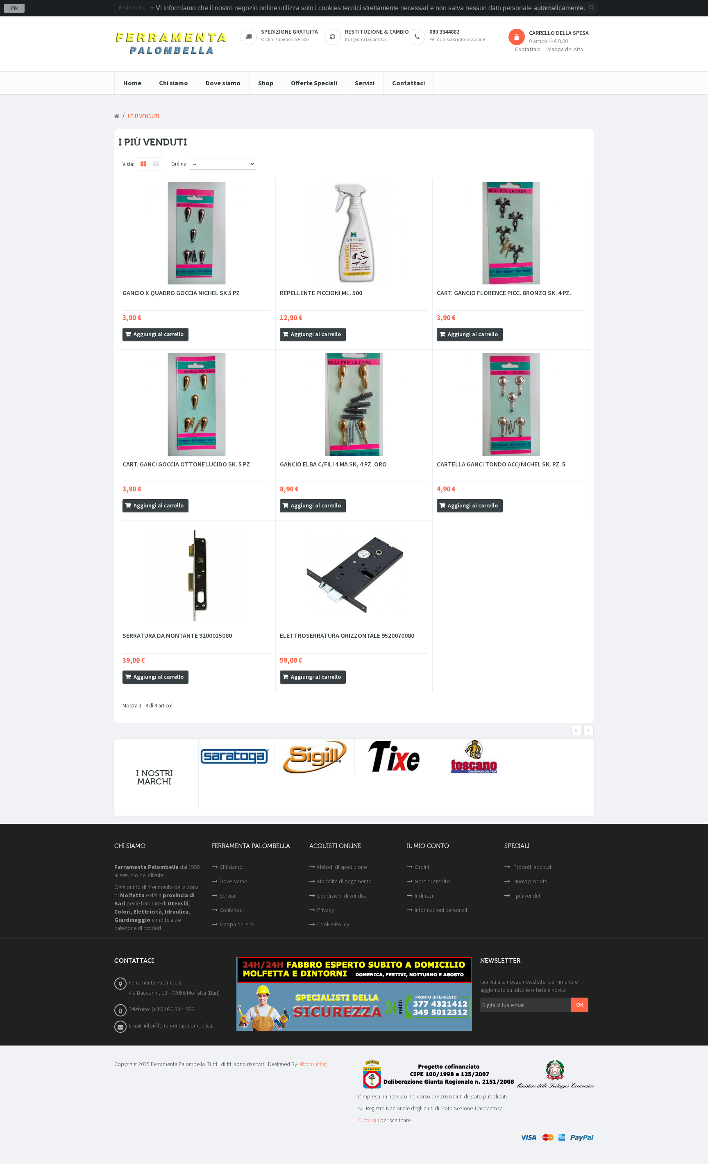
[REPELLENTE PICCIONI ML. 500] (354, 233)
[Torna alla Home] (116, 116)
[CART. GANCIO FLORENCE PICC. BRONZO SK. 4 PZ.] (511, 233)
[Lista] (156, 164)
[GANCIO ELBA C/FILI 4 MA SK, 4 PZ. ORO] (354, 404)
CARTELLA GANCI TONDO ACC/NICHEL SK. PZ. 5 (501, 464)
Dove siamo (233, 881)
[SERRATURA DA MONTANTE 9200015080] (197, 576)
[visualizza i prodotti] (234, 756)
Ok (14, 8)
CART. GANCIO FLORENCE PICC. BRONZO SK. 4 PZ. (504, 293)
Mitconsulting (312, 1064)
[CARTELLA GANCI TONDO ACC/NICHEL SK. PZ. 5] (511, 404)
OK (579, 1004)
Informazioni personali (441, 910)
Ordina (178, 163)
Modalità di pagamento (344, 881)
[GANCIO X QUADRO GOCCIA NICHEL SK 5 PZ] (197, 233)
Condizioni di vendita (342, 895)
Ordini (422, 867)
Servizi (227, 895)
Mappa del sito (565, 49)
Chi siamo (231, 867)
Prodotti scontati (532, 867)
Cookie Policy (333, 924)
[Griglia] (143, 164)
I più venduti (527, 895)
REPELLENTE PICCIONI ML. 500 (321, 293)
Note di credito (432, 881)
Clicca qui (368, 1120)
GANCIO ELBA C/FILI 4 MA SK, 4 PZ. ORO (333, 464)
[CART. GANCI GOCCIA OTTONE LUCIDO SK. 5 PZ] (197, 404)
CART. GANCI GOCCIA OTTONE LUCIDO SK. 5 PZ (186, 464)
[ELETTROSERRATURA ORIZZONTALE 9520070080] (354, 576)
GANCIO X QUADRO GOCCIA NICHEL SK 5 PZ (181, 293)
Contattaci (527, 49)
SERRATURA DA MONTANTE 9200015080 (177, 635)
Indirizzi (424, 895)
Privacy (325, 910)
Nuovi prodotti (529, 881)
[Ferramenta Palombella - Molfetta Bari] (171, 44)
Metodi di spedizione (342, 867)
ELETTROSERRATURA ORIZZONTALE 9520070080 (347, 635)
